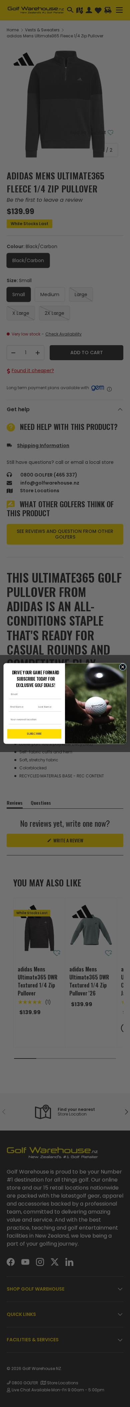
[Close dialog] (123, 667)
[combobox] (33, 719)
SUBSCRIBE (34, 734)
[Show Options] (58, 719)
